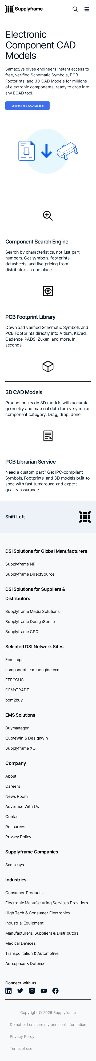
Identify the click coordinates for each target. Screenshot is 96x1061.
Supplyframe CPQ (21, 631)
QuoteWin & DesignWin (26, 738)
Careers (12, 786)
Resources (15, 826)
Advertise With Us (22, 806)
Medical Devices (20, 943)
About (10, 776)
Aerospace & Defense (25, 963)
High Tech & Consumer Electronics (37, 912)
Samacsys (14, 864)
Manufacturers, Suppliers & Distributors (42, 933)
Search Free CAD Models (27, 105)
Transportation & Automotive (32, 953)
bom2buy (14, 700)
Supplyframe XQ (20, 748)
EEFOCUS (14, 679)
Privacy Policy (18, 836)
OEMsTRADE (17, 689)
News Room (16, 796)
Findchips (14, 659)
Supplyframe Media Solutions (32, 611)
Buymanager (17, 727)
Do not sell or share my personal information (48, 1024)
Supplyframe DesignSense (30, 621)
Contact (12, 816)
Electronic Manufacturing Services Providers (46, 902)
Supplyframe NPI (21, 564)
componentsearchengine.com (33, 669)
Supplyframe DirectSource (29, 574)
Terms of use (21, 1048)
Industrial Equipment (24, 923)
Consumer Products (23, 892)
